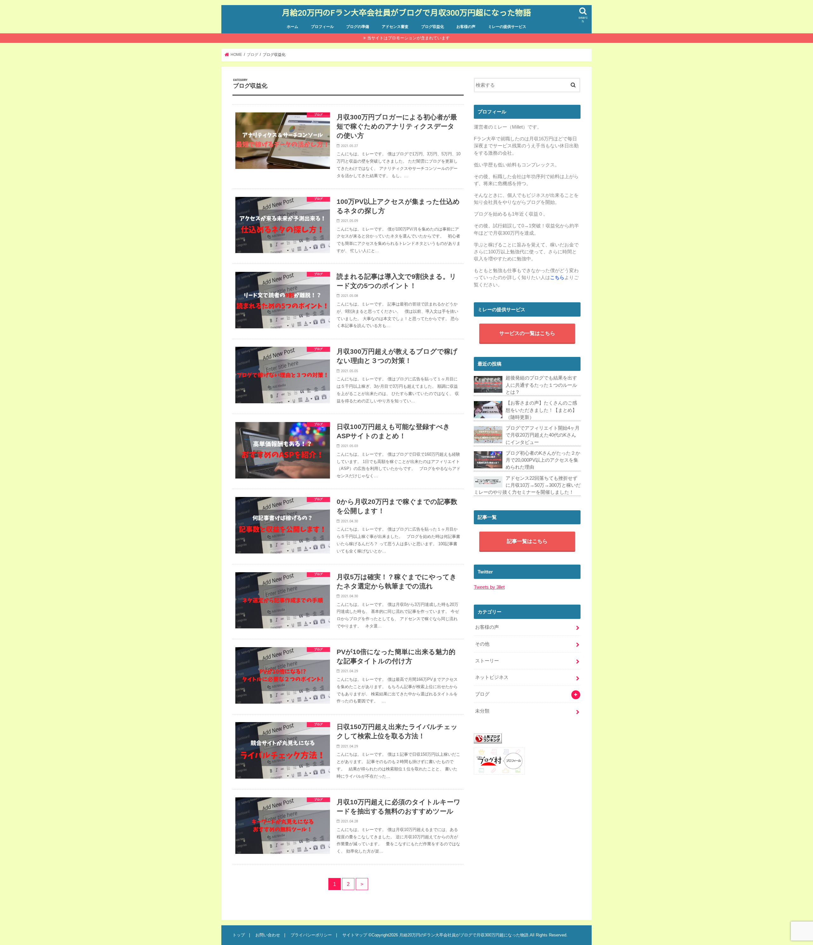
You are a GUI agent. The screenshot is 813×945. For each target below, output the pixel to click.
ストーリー (487, 660)
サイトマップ (354, 935)
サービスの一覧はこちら (527, 333)
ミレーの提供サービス (507, 26)
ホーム (292, 26)
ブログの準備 (357, 26)
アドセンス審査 (395, 26)
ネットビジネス (491, 677)
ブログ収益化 (432, 26)
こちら (557, 277)
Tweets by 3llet (489, 587)
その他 (482, 644)
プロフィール (322, 26)
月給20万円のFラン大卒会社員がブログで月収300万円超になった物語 (406, 12)
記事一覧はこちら (527, 541)
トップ (238, 935)
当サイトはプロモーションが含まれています (408, 38)
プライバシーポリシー (311, 935)
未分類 (482, 711)
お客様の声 (465, 26)
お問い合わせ (267, 935)
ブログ (482, 694)
